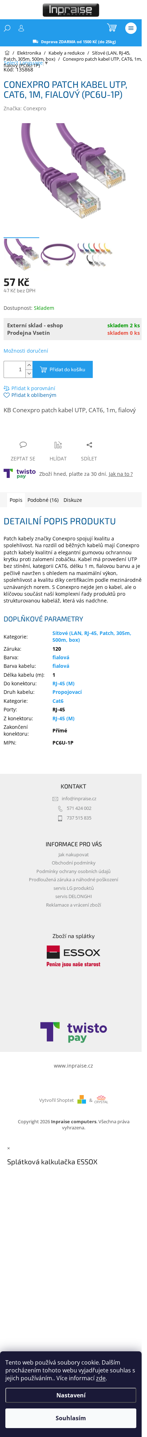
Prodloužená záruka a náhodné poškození (73, 880)
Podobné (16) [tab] (43, 499)
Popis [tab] (16, 499)
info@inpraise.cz (79, 799)
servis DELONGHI (73, 896)
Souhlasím (71, 1418)
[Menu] (131, 28)
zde (101, 1378)
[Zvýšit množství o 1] (28, 365)
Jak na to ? (121, 473)
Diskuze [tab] (73, 499)
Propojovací (67, 692)
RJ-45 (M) (63, 683)
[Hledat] (7, 28)
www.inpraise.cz (73, 1065)
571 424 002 (79, 808)
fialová (60, 657)
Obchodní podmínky (74, 863)
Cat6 (58, 700)
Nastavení (71, 1395)
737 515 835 (79, 818)
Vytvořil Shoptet (56, 1100)
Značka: (25, 108)
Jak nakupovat (74, 855)
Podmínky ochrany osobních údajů (73, 871)
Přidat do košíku (67, 369)
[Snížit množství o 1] (28, 373)
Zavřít (42, 431)
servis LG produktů (74, 888)
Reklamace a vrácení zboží (73, 905)
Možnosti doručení (26, 350)
